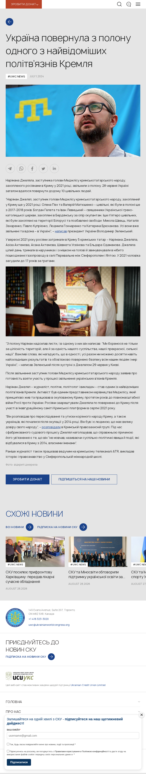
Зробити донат (27, 479)
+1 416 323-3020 (39, 619)
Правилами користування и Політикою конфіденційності (82, 751)
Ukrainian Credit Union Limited (88, 685)
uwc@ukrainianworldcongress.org (49, 625)
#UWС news (16, 76)
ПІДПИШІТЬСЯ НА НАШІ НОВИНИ (84, 479)
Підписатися (19, 762)
